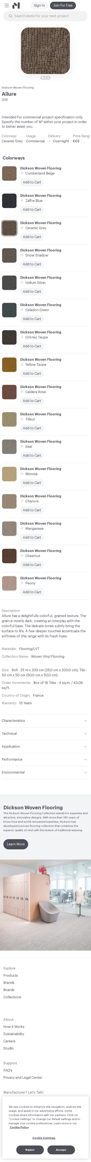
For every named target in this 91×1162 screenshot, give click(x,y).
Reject (30, 1149)
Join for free (63, 5)
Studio (8, 1048)
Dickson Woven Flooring (18, 87)
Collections (12, 997)
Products (10, 975)
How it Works (13, 1027)
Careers (9, 1041)
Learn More (16, 844)
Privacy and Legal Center (22, 1077)
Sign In (39, 5)
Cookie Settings (43, 1138)
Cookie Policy (19, 1127)
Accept (61, 1149)
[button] (6, 5)
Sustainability (13, 1034)
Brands (8, 983)
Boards (8, 990)
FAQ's (7, 1070)
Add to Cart (32, 346)
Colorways (14, 158)
